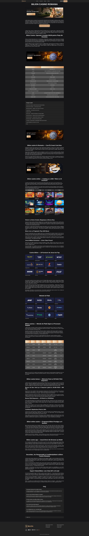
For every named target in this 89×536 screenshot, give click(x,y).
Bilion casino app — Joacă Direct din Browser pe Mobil (34, 118)
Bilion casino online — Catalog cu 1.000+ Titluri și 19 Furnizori (35, 108)
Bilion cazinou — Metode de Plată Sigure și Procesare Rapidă (35, 113)
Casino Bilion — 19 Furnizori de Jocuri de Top (32, 110)
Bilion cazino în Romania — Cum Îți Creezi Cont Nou (33, 106)
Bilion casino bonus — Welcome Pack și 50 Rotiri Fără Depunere (35, 115)
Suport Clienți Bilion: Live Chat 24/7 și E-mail (32, 122)
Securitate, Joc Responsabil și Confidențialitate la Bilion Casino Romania (36, 120)
